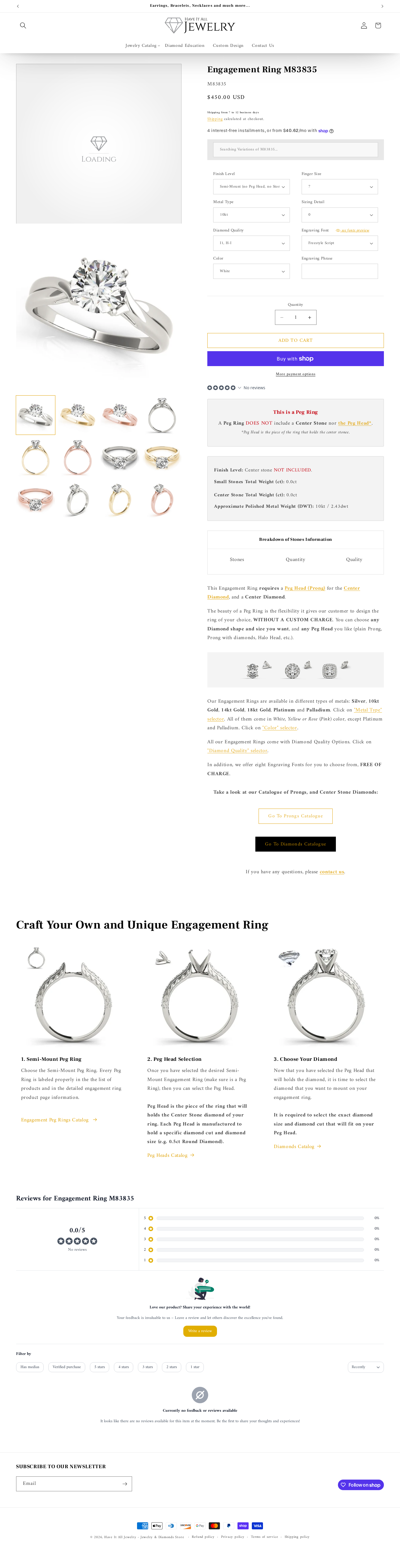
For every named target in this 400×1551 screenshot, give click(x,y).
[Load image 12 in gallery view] (162, 499)
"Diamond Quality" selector (237, 750)
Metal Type (223, 202)
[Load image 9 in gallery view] (35, 499)
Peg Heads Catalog (167, 1155)
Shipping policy (297, 1537)
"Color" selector (279, 727)
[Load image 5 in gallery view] (35, 457)
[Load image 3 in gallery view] (119, 415)
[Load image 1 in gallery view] (35, 415)
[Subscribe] (125, 1484)
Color (218, 259)
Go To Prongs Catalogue (295, 816)
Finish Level (224, 174)
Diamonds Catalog (294, 1146)
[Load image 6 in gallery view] (77, 457)
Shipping (215, 119)
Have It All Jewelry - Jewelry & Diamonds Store (144, 1537)
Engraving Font (336, 231)
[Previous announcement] (17, 6)
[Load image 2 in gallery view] (77, 415)
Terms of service (264, 1537)
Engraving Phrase (317, 259)
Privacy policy (233, 1537)
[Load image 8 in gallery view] (162, 457)
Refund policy (203, 1537)
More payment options (295, 374)
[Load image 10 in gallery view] (77, 499)
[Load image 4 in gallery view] (162, 415)
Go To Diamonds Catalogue (295, 844)
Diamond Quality (228, 231)
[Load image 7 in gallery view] (119, 457)
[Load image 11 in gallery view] (119, 499)
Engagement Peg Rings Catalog (55, 1120)
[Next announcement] (382, 6)
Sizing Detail (313, 202)
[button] (23, 25)
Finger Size (312, 174)
